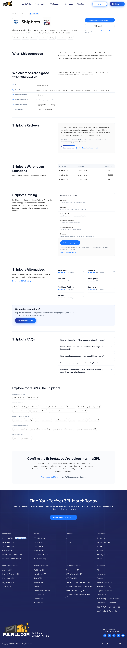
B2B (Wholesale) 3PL (74, 574)
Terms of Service (119, 644)
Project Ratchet (103, 542)
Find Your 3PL (117, 4)
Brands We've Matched (12, 554)
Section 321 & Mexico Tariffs (108, 611)
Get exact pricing (69, 243)
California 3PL (40, 570)
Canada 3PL (39, 598)
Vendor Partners (41, 554)
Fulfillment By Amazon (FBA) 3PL (78, 586)
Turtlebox (101, 538)
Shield (99, 558)
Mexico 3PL (39, 602)
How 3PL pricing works (67, 252)
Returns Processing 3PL (75, 590)
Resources (69, 4)
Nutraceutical (94, 420)
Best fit (25, 38)
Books (16, 407)
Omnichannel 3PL (72, 570)
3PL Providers (16, 14)
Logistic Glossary (104, 590)
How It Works (26, 4)
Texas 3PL (38, 578)
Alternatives (61, 38)
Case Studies (40, 4)
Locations (43, 38)
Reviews (33, 38)
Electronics (70, 407)
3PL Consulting (40, 558)
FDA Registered (26, 438)
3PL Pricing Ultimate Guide (108, 598)
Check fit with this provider (98, 20)
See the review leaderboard (88, 148)
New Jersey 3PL (40, 574)
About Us (80, 4)
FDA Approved (46, 420)
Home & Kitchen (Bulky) (21, 411)
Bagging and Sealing (20, 429)
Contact (69, 542)
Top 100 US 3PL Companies (108, 607)
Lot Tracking (82, 420)
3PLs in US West (33, 398)
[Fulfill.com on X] (109, 635)
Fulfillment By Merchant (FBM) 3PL (77, 595)
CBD (37, 420)
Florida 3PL (38, 582)
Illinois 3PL (38, 586)
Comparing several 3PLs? (97, 32)
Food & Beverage (60, 420)
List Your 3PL (39, 546)
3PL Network (39, 538)
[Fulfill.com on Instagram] (118, 635)
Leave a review (68, 148)
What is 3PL (102, 594)
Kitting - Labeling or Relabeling (40, 429)
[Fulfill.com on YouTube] (123, 635)
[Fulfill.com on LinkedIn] (104, 635)
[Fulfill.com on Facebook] (113, 635)
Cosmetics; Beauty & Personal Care (52, 407)
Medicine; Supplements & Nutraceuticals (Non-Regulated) (68, 411)
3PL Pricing (38, 542)
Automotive (17, 420)
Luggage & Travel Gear (39, 411)
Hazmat (72, 420)
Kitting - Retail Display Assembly (63, 429)
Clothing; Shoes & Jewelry (30, 407)
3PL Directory (55, 4)
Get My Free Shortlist (26, 320)
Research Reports (104, 582)
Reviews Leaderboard (11, 558)
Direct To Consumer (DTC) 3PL (78, 582)
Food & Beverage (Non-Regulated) (89, 407)
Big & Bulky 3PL (8, 582)
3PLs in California (19, 398)
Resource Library (104, 586)
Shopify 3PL (7, 586)
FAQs (70, 38)
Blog (99, 570)
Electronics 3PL (9, 578)
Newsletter (102, 574)
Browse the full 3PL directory (21, 281)
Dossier (100, 578)
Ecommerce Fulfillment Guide (109, 602)
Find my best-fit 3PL (48, 477)
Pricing (52, 38)
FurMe (99, 546)
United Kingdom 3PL (42, 590)
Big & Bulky (28, 420)
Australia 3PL (39, 594)
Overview (17, 38)
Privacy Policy (106, 644)
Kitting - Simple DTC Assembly (86, 429)
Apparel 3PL (7, 570)
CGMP (16, 438)
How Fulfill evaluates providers (72, 477)
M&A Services (40, 550)
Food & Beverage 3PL (11, 574)
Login (100, 4)
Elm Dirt (100, 550)
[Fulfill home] (7, 4)
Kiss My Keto (102, 554)
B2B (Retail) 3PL (72, 578)
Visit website (98, 26)
